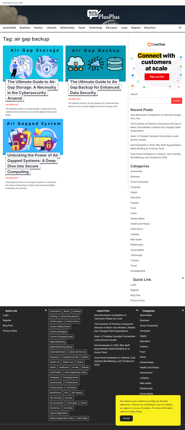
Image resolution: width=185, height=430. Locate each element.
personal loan (56, 382)
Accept (126, 418)
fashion (85, 357)
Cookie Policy (135, 411)
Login (124, 27)
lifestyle (85, 367)
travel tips (68, 408)
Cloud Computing (139, 181)
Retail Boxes (55, 393)
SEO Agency (77, 393)
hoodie (75, 367)
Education (111, 27)
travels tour (55, 408)
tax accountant (57, 403)
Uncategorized (138, 271)
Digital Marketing (57, 342)
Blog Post (149, 27)
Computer (135, 187)
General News (138, 218)
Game (134, 213)
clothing (53, 316)
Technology (95, 27)
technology (72, 403)
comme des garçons (70, 316)
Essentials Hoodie (70, 357)
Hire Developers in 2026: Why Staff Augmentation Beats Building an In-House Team (112, 349)
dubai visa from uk (77, 352)
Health (53, 367)
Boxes (66, 311)
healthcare (64, 367)
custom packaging (58, 331)
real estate (71, 387)
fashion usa (68, 362)
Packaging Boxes (70, 377)
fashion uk (54, 362)
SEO (66, 393)
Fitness (80, 362)
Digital (134, 192)
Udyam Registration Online (62, 418)
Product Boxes (56, 387)
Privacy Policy (138, 300)
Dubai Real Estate (58, 352)
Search (134, 94)
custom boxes (72, 321)
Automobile (9, 27)
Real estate (136, 239)
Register (136, 27)
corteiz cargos (56, 321)
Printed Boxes (71, 382)
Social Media (137, 250)
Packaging (54, 377)
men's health (55, 372)
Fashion (38, 27)
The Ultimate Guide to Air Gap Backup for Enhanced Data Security (94, 87)
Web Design (82, 418)
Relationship (67, 27)
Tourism (135, 260)
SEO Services (55, 398)
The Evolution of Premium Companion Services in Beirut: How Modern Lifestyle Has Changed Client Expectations (156, 127)
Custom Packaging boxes (61, 336)
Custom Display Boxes (60, 326)
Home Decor (137, 229)
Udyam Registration (59, 413)
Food (133, 208)
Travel (81, 27)
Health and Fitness (140, 223)
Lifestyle (51, 27)
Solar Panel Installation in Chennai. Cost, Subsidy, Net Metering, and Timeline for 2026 (115, 361)
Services (68, 398)
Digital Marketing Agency (61, 347)
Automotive (55, 311)
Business (25, 27)
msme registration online (75, 372)
